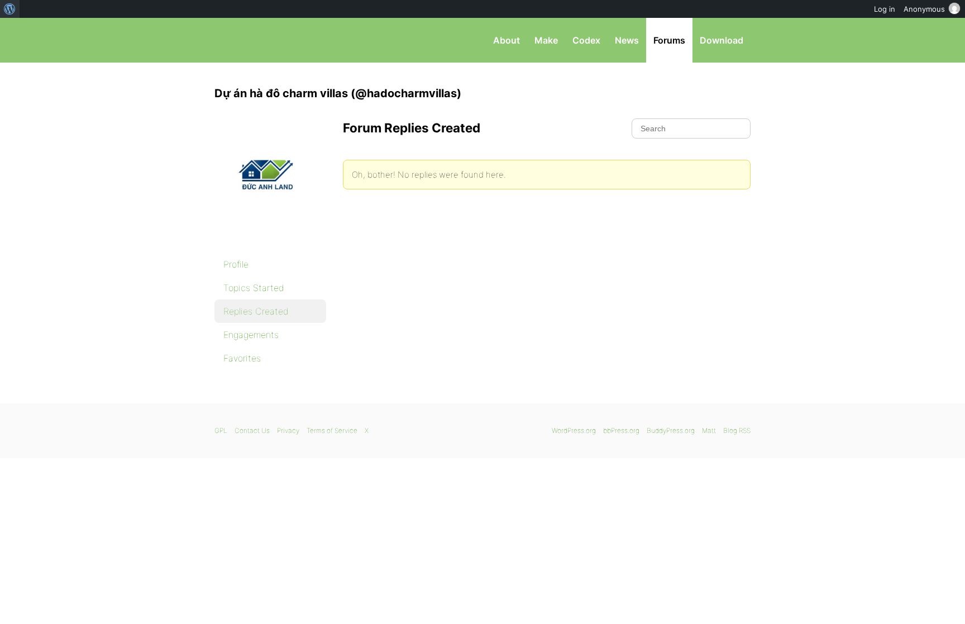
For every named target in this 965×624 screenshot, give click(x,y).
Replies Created (256, 311)
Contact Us (252, 430)
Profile (236, 264)
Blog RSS (737, 430)
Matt (709, 430)
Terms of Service (332, 430)
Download (721, 40)
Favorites (242, 358)
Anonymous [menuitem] (924, 8)
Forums (669, 40)
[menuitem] (10, 9)
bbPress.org (272, 40)
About (506, 40)
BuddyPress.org (671, 430)
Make (546, 40)
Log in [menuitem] (884, 8)
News (627, 40)
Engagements (251, 334)
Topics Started (253, 287)
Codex (586, 40)
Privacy (288, 430)
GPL (220, 430)
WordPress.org (574, 430)
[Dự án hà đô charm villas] (270, 238)
